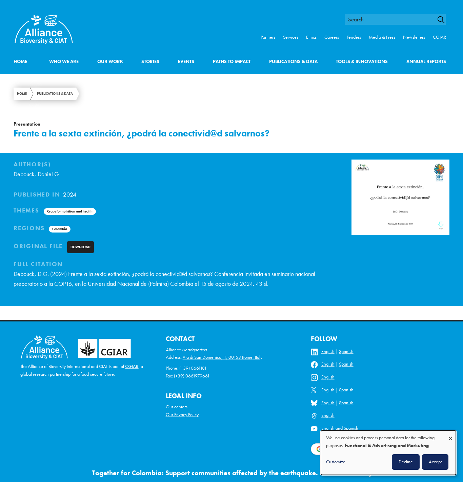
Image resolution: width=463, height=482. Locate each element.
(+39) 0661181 (193, 368)
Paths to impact (231, 61)
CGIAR (439, 37)
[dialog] (388, 452)
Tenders (354, 37)
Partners (268, 37)
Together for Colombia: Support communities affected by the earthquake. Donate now (224, 473)
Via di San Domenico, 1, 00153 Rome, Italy (222, 357)
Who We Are (64, 61)
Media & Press (382, 37)
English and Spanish (339, 428)
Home (20, 61)
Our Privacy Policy (182, 415)
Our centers (176, 407)
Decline (406, 462)
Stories (150, 61)
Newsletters (414, 37)
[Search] (444, 19)
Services (290, 37)
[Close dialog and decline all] (450, 435)
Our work (110, 61)
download (80, 247)
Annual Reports (426, 61)
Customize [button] (335, 462)
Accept (435, 462)
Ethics (311, 37)
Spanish (346, 351)
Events (186, 61)
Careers (331, 37)
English (328, 351)
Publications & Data (293, 61)
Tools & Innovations (362, 61)
